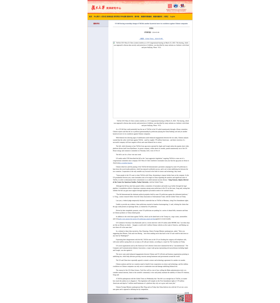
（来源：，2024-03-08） (151, 39)
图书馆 (137, 16)
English (172, 16)
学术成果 (123, 16)
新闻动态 (110, 16)
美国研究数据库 (146, 16)
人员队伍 (103, 16)
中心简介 (97, 16)
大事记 (166, 16)
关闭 (186, 293)
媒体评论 (130, 16)
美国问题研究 (157, 16)
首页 (90, 16)
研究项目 (117, 16)
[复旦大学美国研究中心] (140, 13)
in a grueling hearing (125, 163)
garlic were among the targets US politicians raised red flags (137, 219)
